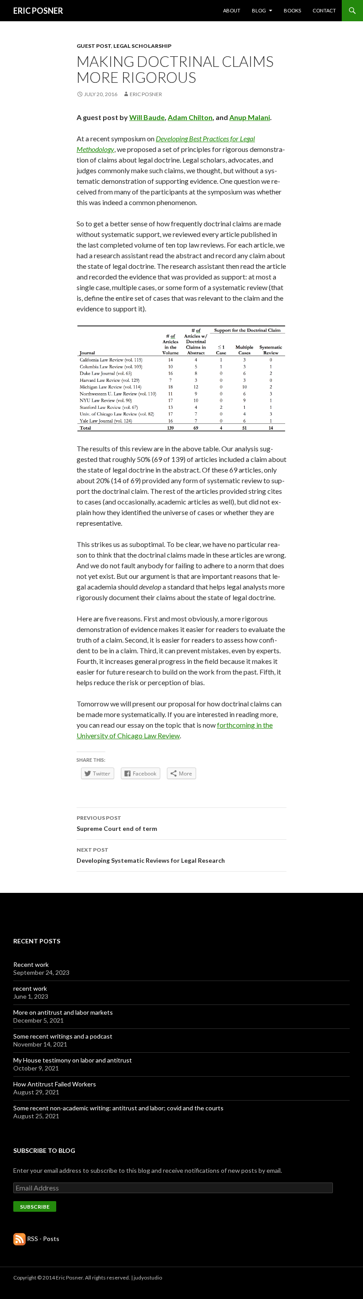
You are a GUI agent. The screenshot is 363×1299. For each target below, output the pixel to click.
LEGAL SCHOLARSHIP (142, 46)
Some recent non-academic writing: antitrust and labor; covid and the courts (118, 1108)
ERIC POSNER (38, 11)
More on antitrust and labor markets (63, 1012)
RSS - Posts (43, 1238)
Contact (324, 10)
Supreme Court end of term (117, 823)
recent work (30, 988)
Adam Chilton (190, 117)
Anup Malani (249, 117)
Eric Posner (146, 94)
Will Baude (147, 117)
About (231, 10)
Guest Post (94, 46)
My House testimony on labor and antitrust (72, 1060)
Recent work (31, 964)
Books (292, 10)
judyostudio (148, 1277)
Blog (259, 10)
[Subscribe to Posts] (19, 1238)
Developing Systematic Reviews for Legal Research (151, 855)
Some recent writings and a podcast (62, 1036)
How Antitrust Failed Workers (54, 1084)
